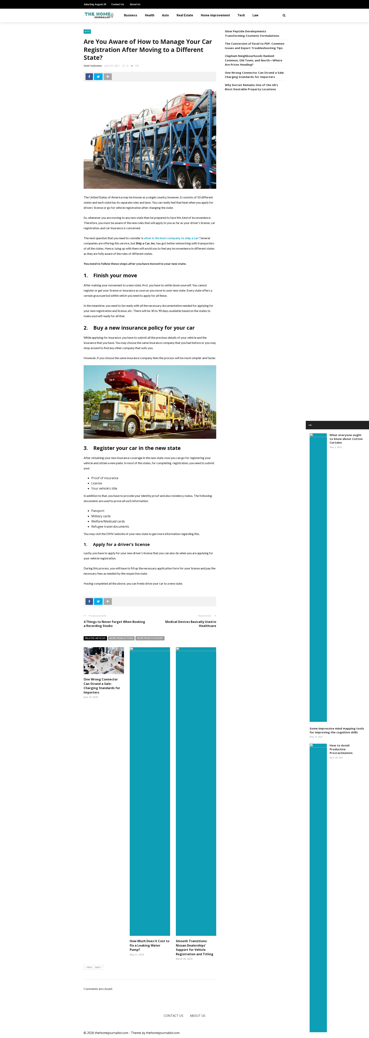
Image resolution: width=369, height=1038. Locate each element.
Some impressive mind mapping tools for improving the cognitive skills (337, 730)
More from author (121, 638)
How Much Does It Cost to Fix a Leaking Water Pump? (149, 945)
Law (255, 15)
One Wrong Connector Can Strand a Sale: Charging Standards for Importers (102, 685)
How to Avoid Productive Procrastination (341, 749)
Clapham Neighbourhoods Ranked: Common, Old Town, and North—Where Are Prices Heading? (253, 60)
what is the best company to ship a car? (172, 238)
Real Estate (185, 15)
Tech (241, 15)
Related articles (95, 638)
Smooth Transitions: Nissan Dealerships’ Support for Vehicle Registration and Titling (194, 947)
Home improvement (215, 15)
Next (98, 967)
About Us (135, 4)
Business (130, 15)
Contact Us (117, 4)
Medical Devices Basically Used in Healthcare (190, 624)
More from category (150, 638)
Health (149, 15)
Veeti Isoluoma (93, 65)
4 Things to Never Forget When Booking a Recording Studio (114, 624)
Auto (165, 15)
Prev (89, 967)
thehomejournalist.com (163, 1033)
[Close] (310, 425)
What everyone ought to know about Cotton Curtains (346, 438)
